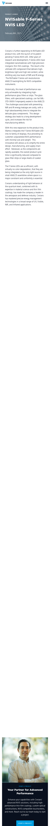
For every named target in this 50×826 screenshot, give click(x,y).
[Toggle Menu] (47, 3)
